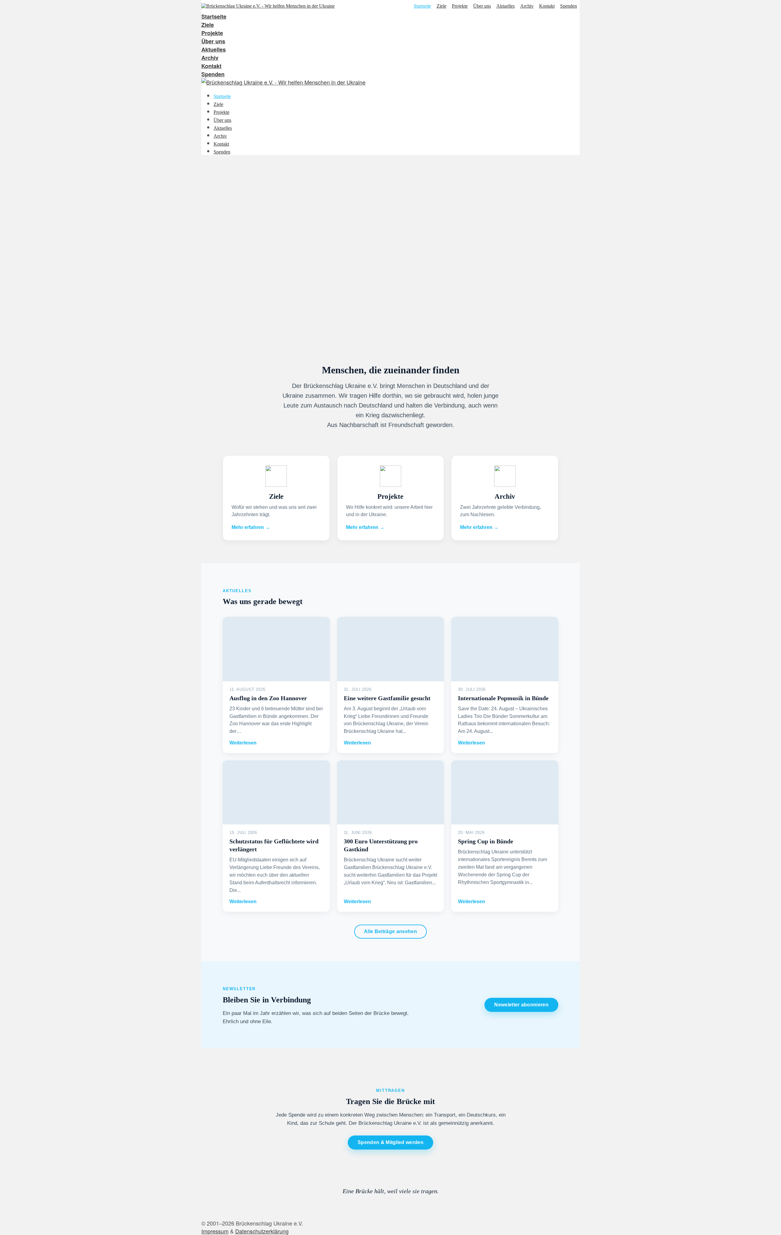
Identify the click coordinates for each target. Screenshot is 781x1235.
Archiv (527, 6)
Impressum (215, 1231)
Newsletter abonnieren (521, 1004)
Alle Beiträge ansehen (390, 931)
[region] (390, 252)
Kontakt (547, 6)
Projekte (460, 6)
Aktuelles (505, 6)
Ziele (441, 6)
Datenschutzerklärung (262, 1231)
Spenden (568, 6)
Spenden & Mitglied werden (390, 1142)
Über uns (482, 6)
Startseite (422, 6)
